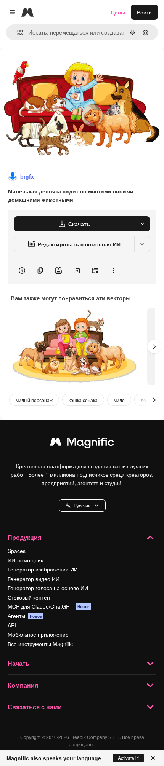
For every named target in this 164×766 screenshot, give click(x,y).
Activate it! (128, 758)
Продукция (24, 537)
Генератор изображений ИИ (43, 569)
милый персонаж (34, 400)
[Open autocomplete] (16, 32)
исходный (51, 65)
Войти (144, 12)
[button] (82, 505)
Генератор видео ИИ (33, 578)
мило (119, 400)
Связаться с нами (35, 706)
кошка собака (83, 400)
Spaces (17, 551)
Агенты (25, 615)
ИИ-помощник (25, 560)
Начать (18, 663)
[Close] (153, 758)
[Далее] (154, 346)
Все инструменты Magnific (40, 644)
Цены (118, 12)
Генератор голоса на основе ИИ (48, 588)
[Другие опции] (113, 270)
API (12, 625)
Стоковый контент (30, 597)
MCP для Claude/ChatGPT (49, 606)
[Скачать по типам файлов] (142, 223)
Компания (23, 685)
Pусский (82, 505)
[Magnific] (82, 443)
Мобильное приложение (38, 634)
